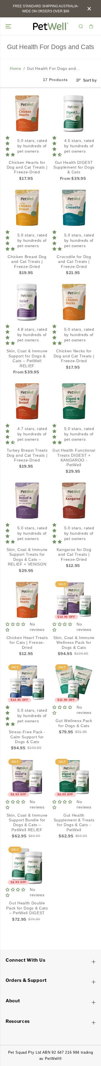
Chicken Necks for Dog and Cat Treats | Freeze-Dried (74, 356)
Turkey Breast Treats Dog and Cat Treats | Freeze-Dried (27, 455)
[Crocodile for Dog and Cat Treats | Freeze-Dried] (74, 208)
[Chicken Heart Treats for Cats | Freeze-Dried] (27, 600)
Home (15, 68)
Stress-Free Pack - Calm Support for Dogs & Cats (27, 737)
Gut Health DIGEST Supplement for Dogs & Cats (74, 167)
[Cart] (91, 26)
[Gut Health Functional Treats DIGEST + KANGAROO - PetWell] (74, 401)
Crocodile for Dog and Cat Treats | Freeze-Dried (74, 262)
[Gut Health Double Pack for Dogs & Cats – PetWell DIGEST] (27, 865)
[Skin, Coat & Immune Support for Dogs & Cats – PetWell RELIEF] (27, 302)
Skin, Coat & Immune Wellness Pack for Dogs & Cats (74, 643)
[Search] (81, 26)
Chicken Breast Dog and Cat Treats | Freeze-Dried (27, 262)
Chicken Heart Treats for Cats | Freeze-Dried (27, 643)
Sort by (89, 80)
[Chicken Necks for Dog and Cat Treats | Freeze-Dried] (74, 302)
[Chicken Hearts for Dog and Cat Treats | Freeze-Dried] (27, 113)
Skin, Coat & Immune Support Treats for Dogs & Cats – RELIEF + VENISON (27, 557)
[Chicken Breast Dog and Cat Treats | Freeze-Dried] (27, 208)
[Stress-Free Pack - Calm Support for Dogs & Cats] (27, 683)
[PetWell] (50, 26)
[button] (9, 26)
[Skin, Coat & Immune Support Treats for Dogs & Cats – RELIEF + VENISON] (27, 500)
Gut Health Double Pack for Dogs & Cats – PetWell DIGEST (27, 908)
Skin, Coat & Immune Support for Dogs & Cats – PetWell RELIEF (27, 358)
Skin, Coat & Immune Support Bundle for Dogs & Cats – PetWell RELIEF (27, 822)
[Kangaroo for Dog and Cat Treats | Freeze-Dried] (74, 500)
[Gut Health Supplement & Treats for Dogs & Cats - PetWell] (74, 777)
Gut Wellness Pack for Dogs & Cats (74, 723)
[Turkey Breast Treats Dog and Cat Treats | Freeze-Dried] (27, 401)
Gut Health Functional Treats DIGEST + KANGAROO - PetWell (73, 457)
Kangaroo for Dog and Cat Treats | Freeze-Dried (74, 555)
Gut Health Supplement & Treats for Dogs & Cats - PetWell (74, 822)
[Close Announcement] (89, 9)
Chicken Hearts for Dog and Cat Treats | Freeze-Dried (27, 167)
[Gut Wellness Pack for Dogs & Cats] (74, 683)
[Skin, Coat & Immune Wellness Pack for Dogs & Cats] (74, 600)
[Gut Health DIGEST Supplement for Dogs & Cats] (74, 113)
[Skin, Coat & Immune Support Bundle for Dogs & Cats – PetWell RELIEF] (27, 777)
